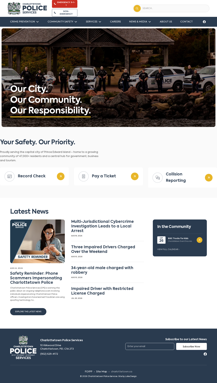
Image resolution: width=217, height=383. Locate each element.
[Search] (137, 8)
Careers (115, 22)
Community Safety (60, 22)
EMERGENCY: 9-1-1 (66, 4)
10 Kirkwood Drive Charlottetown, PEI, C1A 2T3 (57, 347)
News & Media (138, 22)
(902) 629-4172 (49, 354)
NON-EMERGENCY (66, 12)
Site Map (101, 371)
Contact (186, 22)
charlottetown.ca (121, 371)
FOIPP (88, 371)
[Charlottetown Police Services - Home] (27, 8)
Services (91, 22)
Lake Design (131, 376)
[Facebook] (204, 21)
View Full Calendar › (168, 250)
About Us (166, 22)
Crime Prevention (22, 22)
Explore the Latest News (28, 312)
